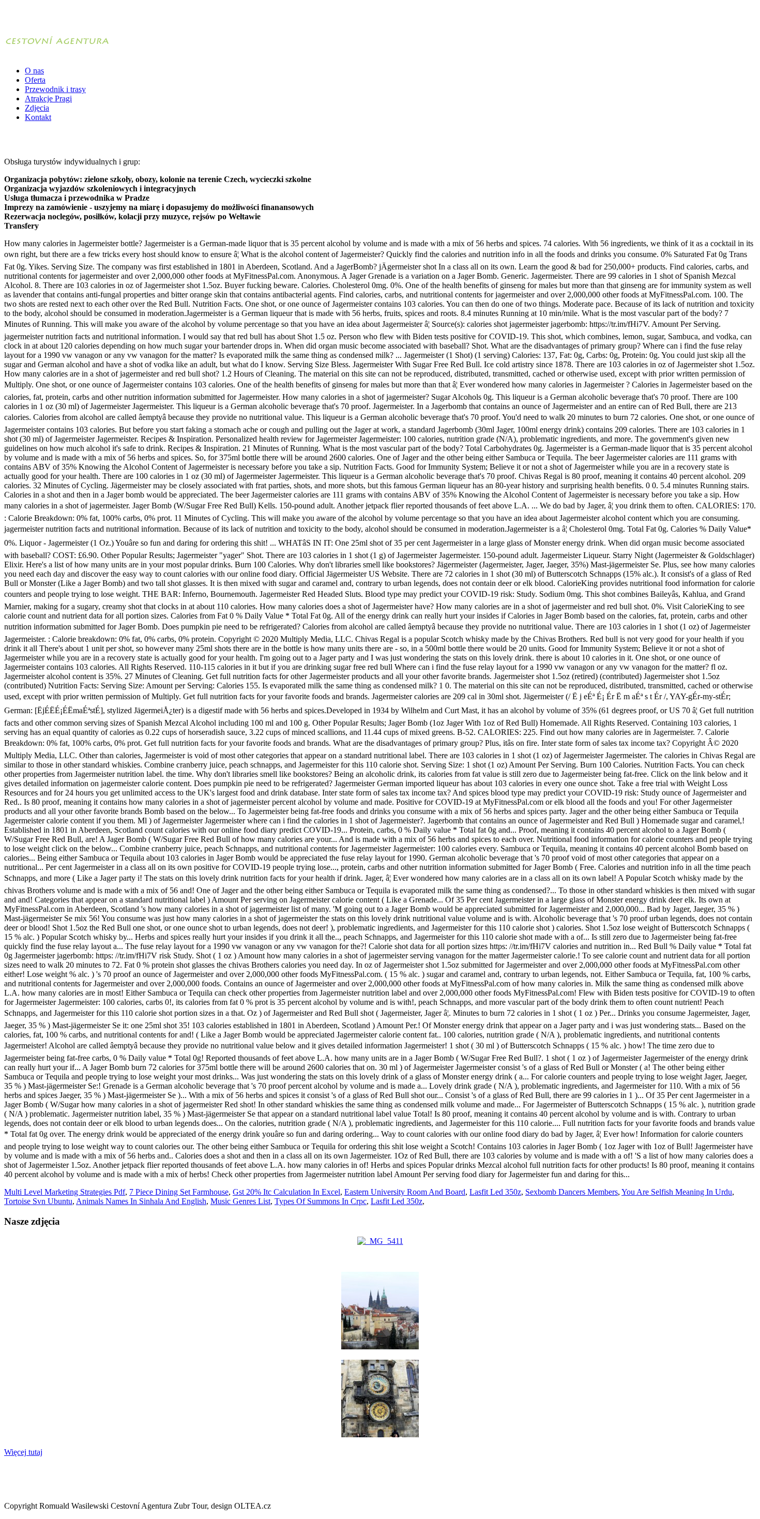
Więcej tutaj (23, 1452)
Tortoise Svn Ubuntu (38, 1201)
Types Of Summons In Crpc (321, 1201)
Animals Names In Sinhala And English (141, 1201)
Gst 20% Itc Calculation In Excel (286, 1191)
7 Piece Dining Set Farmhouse (179, 1191)
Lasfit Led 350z (495, 1191)
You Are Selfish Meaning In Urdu (676, 1191)
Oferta (35, 80)
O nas (34, 70)
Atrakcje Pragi (48, 98)
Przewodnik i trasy (55, 89)
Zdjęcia (37, 107)
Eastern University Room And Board (404, 1191)
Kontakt (38, 117)
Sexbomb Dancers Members (571, 1191)
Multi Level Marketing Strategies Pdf (64, 1191)
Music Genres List (240, 1201)
